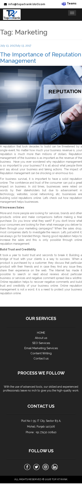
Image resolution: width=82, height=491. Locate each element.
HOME (41, 332)
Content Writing (41, 353)
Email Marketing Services (41, 348)
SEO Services (41, 343)
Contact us (41, 358)
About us (41, 338)
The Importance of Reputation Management (40, 57)
